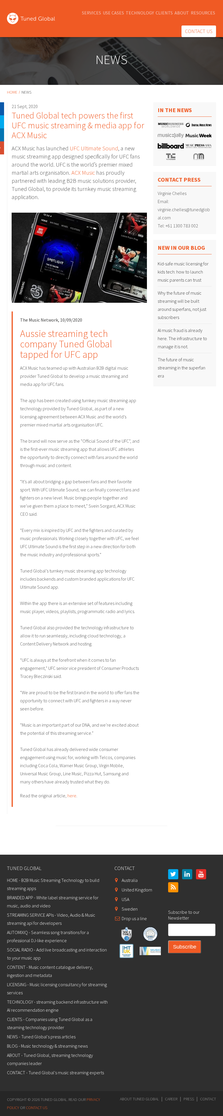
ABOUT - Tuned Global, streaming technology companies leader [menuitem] (50, 1059)
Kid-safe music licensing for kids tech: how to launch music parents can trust (183, 272)
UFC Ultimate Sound (94, 148)
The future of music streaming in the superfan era (181, 368)
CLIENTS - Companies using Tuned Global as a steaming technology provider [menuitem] (49, 1023)
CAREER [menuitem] (171, 1099)
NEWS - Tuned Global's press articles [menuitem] (41, 1037)
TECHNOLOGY (140, 13)
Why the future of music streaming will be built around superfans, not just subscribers (182, 305)
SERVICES (91, 13)
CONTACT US (199, 31)
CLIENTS (164, 13)
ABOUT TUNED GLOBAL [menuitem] (139, 1099)
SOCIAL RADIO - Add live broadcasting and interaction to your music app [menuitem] (57, 954)
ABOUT (182, 13)
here (71, 795)
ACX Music (83, 172)
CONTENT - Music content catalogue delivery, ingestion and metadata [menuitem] (50, 971)
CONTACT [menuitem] (208, 1099)
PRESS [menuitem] (189, 1099)
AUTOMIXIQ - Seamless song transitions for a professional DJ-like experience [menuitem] (48, 936)
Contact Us (36, 1107)
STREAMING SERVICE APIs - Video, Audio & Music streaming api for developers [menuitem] (51, 919)
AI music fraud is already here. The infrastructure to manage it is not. (182, 338)
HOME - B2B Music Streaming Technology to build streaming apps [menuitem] (53, 884)
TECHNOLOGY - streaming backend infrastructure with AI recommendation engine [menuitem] (57, 1006)
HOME (12, 92)
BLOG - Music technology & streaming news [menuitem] (47, 1046)
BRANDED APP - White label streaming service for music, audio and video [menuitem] (52, 902)
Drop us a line (134, 918)
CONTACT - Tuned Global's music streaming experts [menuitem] (55, 1072)
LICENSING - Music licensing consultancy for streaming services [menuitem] (57, 988)
